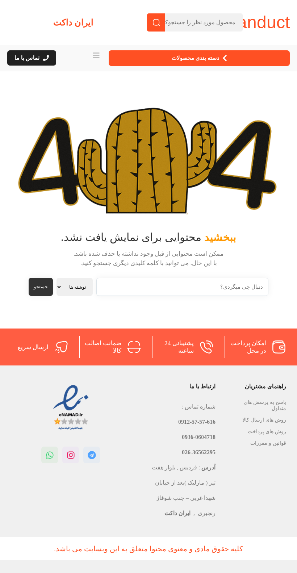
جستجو (41, 286)
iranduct (258, 22)
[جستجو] (156, 22)
